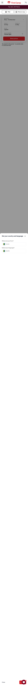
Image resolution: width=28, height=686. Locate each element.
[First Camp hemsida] (14, 2)
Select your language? (8, 248)
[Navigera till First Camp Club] (2, 2)
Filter (9, 11)
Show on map (21, 11)
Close (3, 682)
